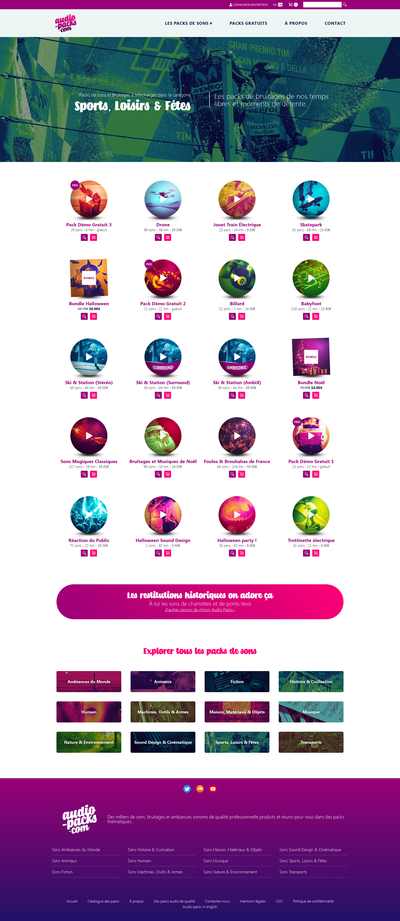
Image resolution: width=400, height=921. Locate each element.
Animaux (163, 681)
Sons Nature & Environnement (230, 871)
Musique (311, 712)
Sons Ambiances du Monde (76, 849)
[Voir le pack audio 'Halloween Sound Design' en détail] (158, 553)
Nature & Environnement (89, 742)
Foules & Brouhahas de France (237, 461)
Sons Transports (293, 871)
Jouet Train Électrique (237, 224)
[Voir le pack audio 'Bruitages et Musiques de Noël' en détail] (158, 474)
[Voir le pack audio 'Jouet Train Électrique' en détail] (232, 237)
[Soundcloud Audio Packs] (200, 789)
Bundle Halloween (89, 303)
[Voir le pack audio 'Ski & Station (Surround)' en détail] (158, 395)
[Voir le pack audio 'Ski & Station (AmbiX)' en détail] (232, 395)
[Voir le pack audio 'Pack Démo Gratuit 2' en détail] (158, 316)
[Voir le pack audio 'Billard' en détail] (232, 316)
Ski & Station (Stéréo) (89, 382)
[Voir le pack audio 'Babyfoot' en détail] (306, 316)
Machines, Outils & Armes (163, 712)
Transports (311, 742)
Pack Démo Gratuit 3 (89, 224)
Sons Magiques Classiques (89, 461)
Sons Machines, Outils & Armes (155, 871)
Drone (163, 224)
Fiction (237, 681)
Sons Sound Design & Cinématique (310, 849)
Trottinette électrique (311, 540)
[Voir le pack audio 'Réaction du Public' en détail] (84, 553)
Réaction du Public (89, 540)
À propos (296, 23)
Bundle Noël (311, 382)
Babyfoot (311, 303)
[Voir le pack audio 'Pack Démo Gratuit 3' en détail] (84, 237)
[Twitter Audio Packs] (187, 789)
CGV (279, 901)
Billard (237, 303)
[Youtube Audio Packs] (213, 789)
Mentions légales (253, 901)
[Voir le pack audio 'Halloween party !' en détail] (232, 553)
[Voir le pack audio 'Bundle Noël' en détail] (306, 395)
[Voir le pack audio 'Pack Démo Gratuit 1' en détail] (306, 474)
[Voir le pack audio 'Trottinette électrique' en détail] (306, 553)
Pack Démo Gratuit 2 (163, 303)
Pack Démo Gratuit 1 (311, 461)
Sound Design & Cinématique (163, 742)
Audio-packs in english (200, 906)
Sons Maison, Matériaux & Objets (232, 849)
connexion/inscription (250, 4)
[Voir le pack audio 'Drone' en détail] (158, 237)
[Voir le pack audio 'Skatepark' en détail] (306, 237)
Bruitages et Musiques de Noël (163, 461)
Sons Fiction (62, 871)
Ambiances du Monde (89, 681)
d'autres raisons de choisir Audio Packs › (200, 609)
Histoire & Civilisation (311, 681)
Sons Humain (139, 860)
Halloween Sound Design (163, 540)
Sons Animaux (64, 860)
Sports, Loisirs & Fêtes (237, 742)
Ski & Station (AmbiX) (237, 382)
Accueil (71, 901)
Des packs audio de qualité (174, 901)
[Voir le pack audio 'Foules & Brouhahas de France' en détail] (232, 474)
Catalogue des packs (103, 901)
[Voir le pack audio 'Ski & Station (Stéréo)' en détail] (84, 395)
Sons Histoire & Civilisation (151, 849)
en (275, 4)
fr (280, 4)
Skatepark (311, 224)
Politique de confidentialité (313, 901)
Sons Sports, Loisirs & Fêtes (303, 860)
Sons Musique (215, 860)
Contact (335, 23)
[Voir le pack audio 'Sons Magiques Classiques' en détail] (84, 474)
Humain (89, 712)
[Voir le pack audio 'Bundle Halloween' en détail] (84, 316)
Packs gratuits (248, 23)
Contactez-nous (217, 901)
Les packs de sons (188, 23)
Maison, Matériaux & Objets (237, 712)
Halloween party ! (237, 540)
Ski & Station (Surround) (163, 382)
